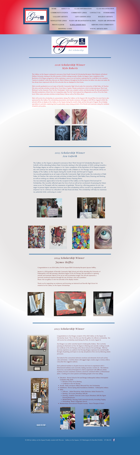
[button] (62, 116)
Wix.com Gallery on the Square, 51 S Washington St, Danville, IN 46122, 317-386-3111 (85, 440)
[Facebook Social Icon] (113, 439)
